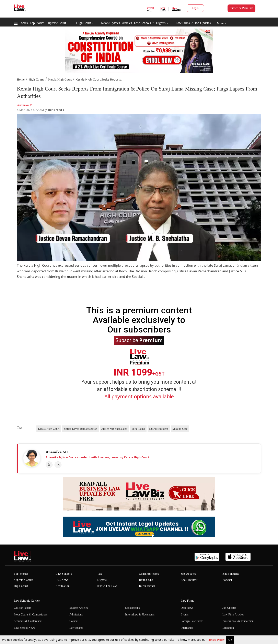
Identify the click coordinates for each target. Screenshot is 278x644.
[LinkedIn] (58, 464)
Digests (160, 23)
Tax (99, 573)
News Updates (110, 23)
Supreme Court (56, 23)
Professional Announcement (238, 621)
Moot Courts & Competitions (30, 614)
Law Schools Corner (27, 600)
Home (21, 79)
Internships (187, 627)
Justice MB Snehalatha (114, 428)
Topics (23, 23)
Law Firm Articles (233, 614)
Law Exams (76, 627)
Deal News (187, 607)
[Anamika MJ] (31, 458)
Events (184, 614)
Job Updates (203, 23)
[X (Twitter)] (49, 464)
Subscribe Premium (241, 8)
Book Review (189, 579)
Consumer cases (149, 573)
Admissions (76, 614)
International (147, 586)
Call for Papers (22, 607)
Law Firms (183, 23)
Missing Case (179, 428)
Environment (230, 573)
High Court (83, 23)
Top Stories (37, 23)
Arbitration (63, 586)
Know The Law (107, 586)
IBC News (62, 579)
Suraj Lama (138, 428)
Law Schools (142, 23)
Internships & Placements (139, 614)
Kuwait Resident (158, 428)
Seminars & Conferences (28, 621)
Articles (127, 23)
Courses (73, 621)
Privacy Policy (216, 639)
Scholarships (132, 607)
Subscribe (139, 340)
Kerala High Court (60, 79)
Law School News (24, 627)
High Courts (36, 79)
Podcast (227, 579)
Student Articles (78, 607)
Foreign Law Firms (192, 621)
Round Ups (146, 579)
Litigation (228, 627)
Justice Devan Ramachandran (80, 428)
